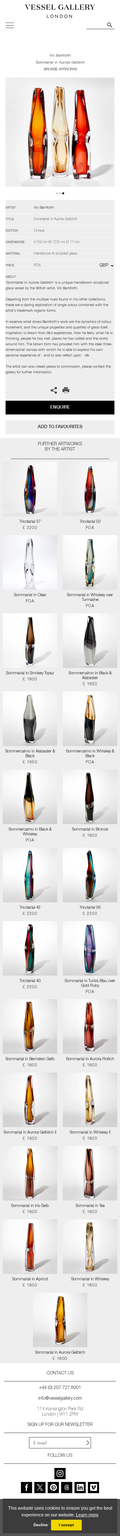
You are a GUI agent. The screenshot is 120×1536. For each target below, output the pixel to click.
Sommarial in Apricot (30, 1279)
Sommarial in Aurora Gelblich (60, 1353)
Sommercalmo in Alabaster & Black (30, 754)
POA (90, 528)
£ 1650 (90, 684)
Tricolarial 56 (90, 908)
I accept (66, 1525)
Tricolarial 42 (30, 908)
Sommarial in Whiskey (90, 1279)
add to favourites (60, 426)
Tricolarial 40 (30, 981)
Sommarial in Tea (90, 1206)
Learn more (87, 1514)
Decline (40, 1525)
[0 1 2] (60, 139)
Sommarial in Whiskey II (90, 1133)
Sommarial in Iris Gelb (30, 1206)
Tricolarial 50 (90, 522)
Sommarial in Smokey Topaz (30, 673)
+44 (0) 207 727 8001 (60, 1388)
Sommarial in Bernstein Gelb (30, 1059)
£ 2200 (30, 528)
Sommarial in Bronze (90, 830)
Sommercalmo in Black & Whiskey (30, 832)
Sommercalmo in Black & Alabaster (90, 676)
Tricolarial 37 (30, 522)
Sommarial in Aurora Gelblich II (30, 1133)
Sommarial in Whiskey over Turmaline (90, 597)
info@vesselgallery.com (60, 1399)
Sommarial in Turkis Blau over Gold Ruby (90, 983)
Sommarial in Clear (30, 595)
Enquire (60, 407)
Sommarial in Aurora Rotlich (90, 1059)
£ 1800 (30, 680)
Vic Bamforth (60, 56)
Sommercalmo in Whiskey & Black (90, 754)
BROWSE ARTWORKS (60, 69)
